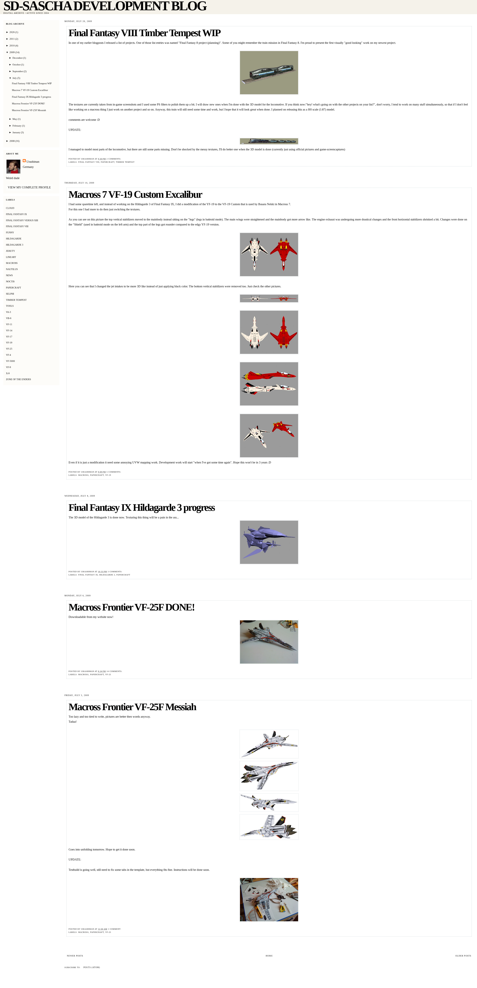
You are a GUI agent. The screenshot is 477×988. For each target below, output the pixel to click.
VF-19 (108, 475)
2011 (12, 38)
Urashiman (32, 161)
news (9, 275)
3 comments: (115, 572)
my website (99, 616)
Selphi (10, 293)
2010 (12, 45)
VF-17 (9, 336)
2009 (12, 52)
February (17, 125)
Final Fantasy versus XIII (22, 220)
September (18, 71)
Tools (10, 305)
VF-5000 (10, 361)
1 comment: (115, 929)
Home (269, 956)
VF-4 (8, 354)
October (16, 64)
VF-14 (9, 330)
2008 (12, 141)
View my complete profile (29, 187)
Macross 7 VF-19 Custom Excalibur (135, 194)
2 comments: (114, 159)
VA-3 (8, 312)
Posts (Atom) (91, 967)
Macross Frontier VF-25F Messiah (132, 706)
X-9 (8, 373)
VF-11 (9, 324)
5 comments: (114, 472)
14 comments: (115, 671)
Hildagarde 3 (107, 575)
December (17, 57)
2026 (12, 32)
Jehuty (10, 251)
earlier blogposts (94, 42)
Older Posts (463, 956)
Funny (10, 232)
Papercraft (107, 162)
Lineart (11, 257)
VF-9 (8, 367)
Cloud (10, 208)
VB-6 (8, 318)
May (15, 119)
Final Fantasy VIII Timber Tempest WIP (144, 32)
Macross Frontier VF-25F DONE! (131, 607)
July (14, 78)
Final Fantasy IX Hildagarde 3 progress (142, 507)
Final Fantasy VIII (88, 162)
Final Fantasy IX (88, 575)
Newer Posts (75, 956)
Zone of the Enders (18, 379)
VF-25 (108, 674)
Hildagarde (13, 238)
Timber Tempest (125, 162)
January (16, 132)
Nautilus (12, 269)
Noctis (10, 281)
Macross (83, 475)
